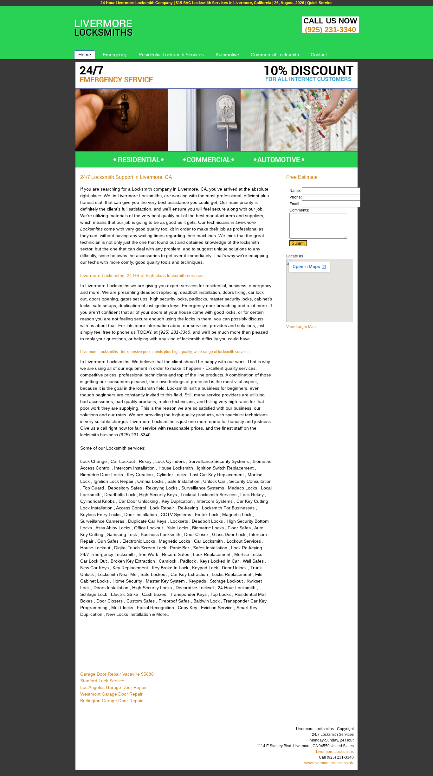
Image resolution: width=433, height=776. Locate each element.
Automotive (227, 54)
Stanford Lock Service (102, 680)
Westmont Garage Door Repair (111, 694)
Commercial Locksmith (275, 54)
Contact (319, 54)
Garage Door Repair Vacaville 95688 (117, 674)
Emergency (115, 54)
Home (84, 54)
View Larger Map (301, 327)
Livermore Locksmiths (335, 751)
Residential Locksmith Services (171, 54)
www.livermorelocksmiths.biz (329, 763)
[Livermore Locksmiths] (104, 38)
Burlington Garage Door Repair (111, 700)
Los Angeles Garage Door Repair (113, 687)
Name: (295, 190)
